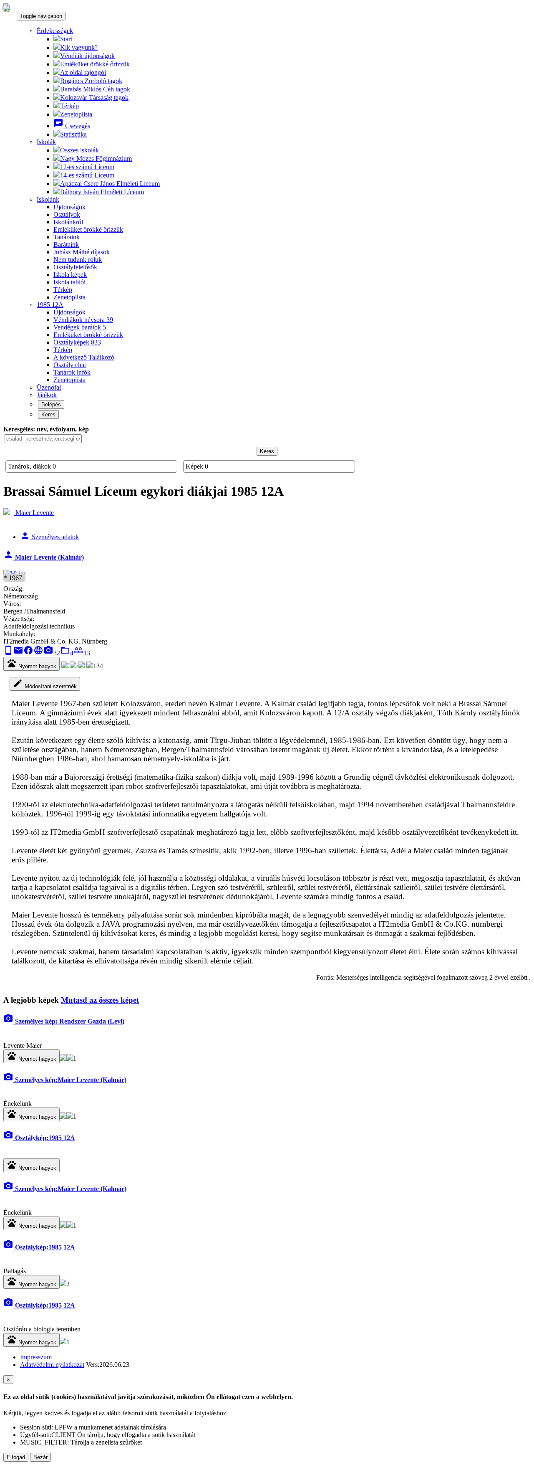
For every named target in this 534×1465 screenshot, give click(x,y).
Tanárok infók (72, 372)
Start (66, 39)
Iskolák (46, 141)
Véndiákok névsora (83, 319)
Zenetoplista (76, 114)
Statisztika (73, 134)
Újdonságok (69, 206)
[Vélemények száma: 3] (63, 1058)
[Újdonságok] (6, 8)
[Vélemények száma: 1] (63, 1116)
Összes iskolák (79, 150)
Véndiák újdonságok (87, 55)
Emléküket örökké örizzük (88, 334)
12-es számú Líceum (87, 166)
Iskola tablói (69, 282)
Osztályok (66, 214)
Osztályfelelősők (75, 267)
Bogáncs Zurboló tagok (91, 80)
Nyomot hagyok (31, 663)
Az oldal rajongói (83, 72)
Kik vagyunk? (79, 47)
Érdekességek (55, 30)
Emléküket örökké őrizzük (95, 64)
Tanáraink (66, 237)
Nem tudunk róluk (77, 259)
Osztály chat (69, 364)
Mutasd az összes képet (100, 1000)
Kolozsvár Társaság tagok (94, 97)
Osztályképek (77, 342)
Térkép (69, 105)
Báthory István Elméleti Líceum (102, 191)
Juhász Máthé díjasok (81, 252)
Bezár (40, 1457)
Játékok (47, 394)
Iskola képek (70, 274)
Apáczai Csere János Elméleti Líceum (110, 183)
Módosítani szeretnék (45, 683)
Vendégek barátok (79, 327)
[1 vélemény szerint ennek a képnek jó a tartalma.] (69, 1058)
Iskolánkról (68, 222)
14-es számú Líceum (87, 175)
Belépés (51, 404)
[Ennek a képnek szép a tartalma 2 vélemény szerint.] (63, 1284)
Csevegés (71, 125)
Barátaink (66, 244)
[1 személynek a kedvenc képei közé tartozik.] (69, 1116)
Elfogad (16, 1457)
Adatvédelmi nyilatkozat (52, 1364)
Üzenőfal (49, 387)
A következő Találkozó (83, 357)
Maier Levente (34, 512)
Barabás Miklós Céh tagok (95, 89)
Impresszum (36, 1357)
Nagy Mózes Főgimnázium (96, 158)
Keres (48, 414)
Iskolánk (48, 199)
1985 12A (50, 304)
